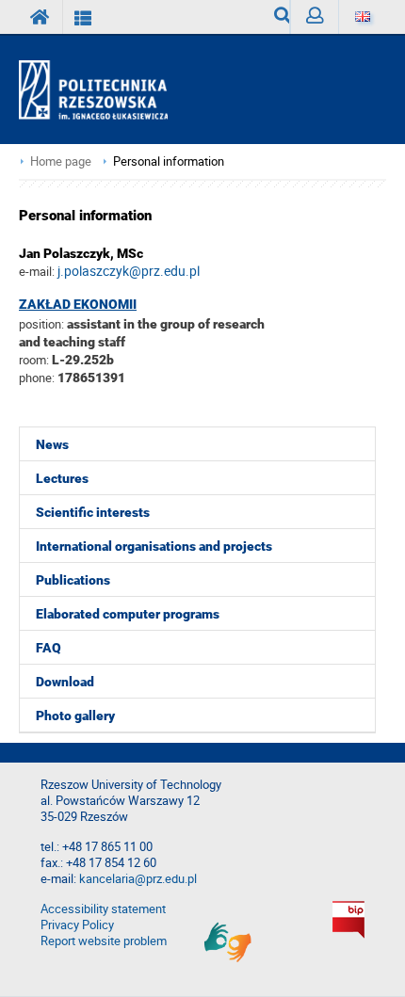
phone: (37, 377)
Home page (60, 161)
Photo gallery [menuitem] (75, 715)
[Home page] (101, 90)
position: (41, 323)
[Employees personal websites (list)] (83, 17)
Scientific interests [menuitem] (93, 512)
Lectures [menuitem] (62, 478)
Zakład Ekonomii (78, 304)
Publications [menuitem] (73, 579)
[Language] (362, 17)
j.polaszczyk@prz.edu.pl (128, 271)
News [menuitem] (52, 444)
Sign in (314, 17)
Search (274, 17)
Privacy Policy (77, 925)
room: (35, 359)
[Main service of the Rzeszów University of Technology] (40, 17)
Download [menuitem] (65, 681)
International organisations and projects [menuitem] (154, 546)
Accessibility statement (103, 909)
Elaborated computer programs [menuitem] (127, 613)
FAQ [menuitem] (48, 647)
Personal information (168, 161)
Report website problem (103, 941)
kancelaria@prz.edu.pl (138, 879)
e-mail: (37, 271)
